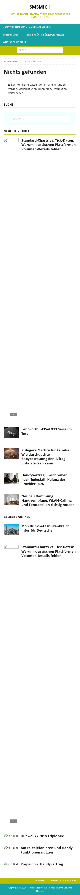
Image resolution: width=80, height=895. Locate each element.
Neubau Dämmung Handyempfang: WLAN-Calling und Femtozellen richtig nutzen (48, 500)
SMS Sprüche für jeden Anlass (45, 34)
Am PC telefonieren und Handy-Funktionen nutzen (47, 850)
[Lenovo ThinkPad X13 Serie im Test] (11, 433)
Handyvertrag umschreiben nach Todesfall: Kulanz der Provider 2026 (44, 479)
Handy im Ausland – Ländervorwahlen (27, 27)
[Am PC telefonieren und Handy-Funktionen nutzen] (11, 848)
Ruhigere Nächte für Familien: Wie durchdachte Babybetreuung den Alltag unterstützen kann (47, 456)
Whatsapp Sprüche (14, 42)
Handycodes (11, 34)
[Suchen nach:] (40, 50)
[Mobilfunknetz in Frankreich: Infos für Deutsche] (11, 530)
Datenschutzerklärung (64, 880)
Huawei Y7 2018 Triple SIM (42, 836)
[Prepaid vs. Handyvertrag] (11, 864)
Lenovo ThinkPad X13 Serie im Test (46, 431)
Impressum (40, 880)
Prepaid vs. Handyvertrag (42, 864)
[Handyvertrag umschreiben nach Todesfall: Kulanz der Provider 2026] (11, 479)
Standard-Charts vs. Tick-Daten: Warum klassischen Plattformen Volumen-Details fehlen (48, 144)
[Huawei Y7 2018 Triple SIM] (11, 836)
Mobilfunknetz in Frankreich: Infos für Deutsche (46, 528)
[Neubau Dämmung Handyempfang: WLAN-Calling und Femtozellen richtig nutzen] (11, 500)
